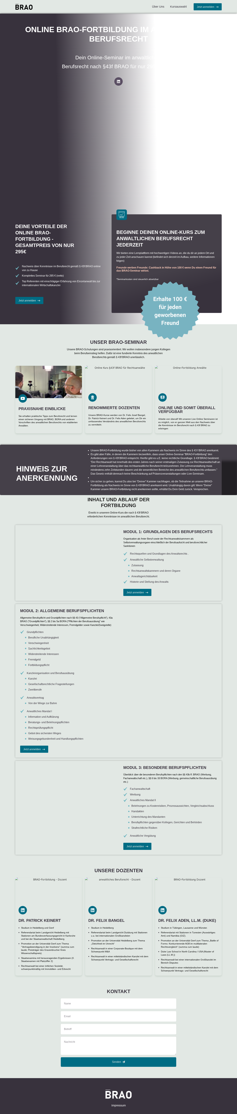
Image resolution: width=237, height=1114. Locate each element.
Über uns (158, 6)
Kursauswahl (178, 6)
